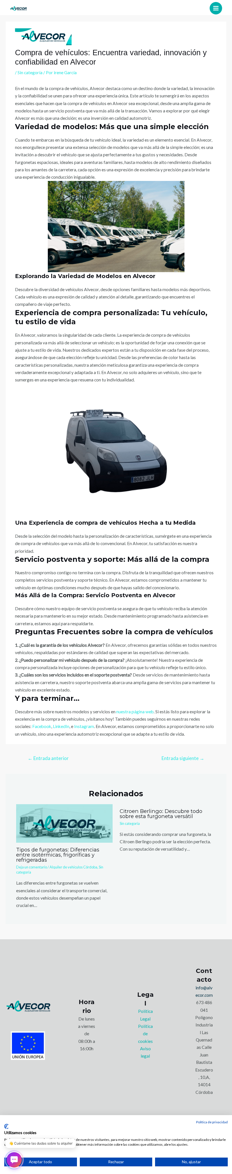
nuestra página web (135, 711)
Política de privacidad (212, 1122)
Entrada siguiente (183, 758)
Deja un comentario (31, 867)
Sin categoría (30, 72)
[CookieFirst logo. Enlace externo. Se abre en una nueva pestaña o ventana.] (6, 1126)
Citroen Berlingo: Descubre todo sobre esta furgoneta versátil (161, 813)
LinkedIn (61, 726)
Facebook (41, 726)
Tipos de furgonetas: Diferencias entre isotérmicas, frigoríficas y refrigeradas (57, 854)
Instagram (84, 726)
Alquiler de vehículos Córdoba (73, 867)
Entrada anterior (48, 758)
